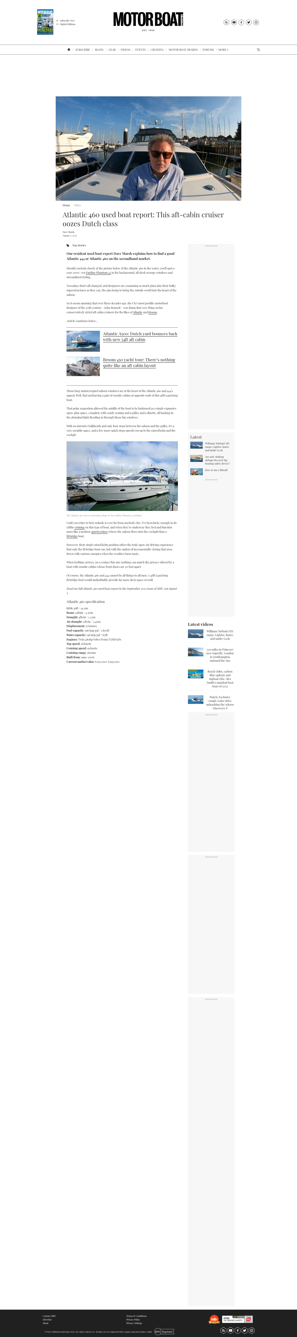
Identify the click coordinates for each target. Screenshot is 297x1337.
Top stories (79, 245)
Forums (208, 49)
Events (140, 49)
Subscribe (82, 49)
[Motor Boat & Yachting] (148, 22)
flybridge (72, 536)
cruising (79, 527)
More (222, 49)
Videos (125, 49)
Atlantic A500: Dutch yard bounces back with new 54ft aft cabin (140, 336)
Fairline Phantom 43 (98, 272)
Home (66, 205)
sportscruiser (99, 532)
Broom (152, 312)
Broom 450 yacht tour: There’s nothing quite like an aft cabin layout (139, 362)
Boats (98, 49)
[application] (148, 148)
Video (77, 205)
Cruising (157, 49)
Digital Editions (67, 24)
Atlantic (137, 312)
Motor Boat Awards (183, 49)
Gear (112, 49)
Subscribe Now (67, 20)
